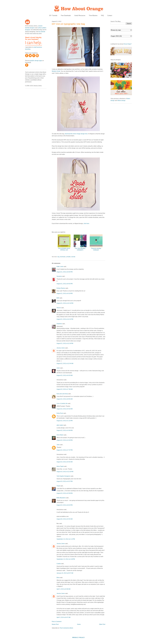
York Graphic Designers (63, 476)
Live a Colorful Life (62, 403)
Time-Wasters (93, 15)
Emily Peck (60, 413)
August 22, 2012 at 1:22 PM (65, 420)
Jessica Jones (61, 348)
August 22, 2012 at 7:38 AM (65, 389)
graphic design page (36, 60)
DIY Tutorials (53, 15)
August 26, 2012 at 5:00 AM (65, 519)
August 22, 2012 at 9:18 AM (65, 409)
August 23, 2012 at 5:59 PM (65, 493)
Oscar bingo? (128, 44)
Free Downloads (66, 15)
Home (79, 624)
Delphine (59, 323)
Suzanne (59, 276)
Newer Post (55, 624)
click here (86, 223)
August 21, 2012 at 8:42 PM (65, 283)
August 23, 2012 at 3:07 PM (65, 481)
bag (58, 256)
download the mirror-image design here (76, 133)
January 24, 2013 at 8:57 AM (65, 573)
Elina (58, 577)
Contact (109, 15)
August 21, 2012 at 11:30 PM (65, 343)
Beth (58, 298)
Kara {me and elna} (62, 393)
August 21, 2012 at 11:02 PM (65, 319)
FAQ (102, 15)
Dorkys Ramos (61, 288)
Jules (58, 444)
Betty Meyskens (61, 498)
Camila (59, 563)
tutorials (73, 256)
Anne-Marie (60, 435)
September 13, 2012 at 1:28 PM (66, 559)
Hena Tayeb (60, 466)
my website (42, 31)
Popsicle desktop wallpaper (96, 249)
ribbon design (121, 100)
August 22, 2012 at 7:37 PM (65, 450)
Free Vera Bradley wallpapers (80, 249)
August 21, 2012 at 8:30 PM (65, 272)
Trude (58, 486)
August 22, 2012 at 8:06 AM (65, 399)
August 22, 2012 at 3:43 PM (65, 440)
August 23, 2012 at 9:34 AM (65, 462)
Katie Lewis (60, 266)
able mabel (60, 425)
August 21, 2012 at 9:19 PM (65, 293)
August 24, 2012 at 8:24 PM (65, 505)
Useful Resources (79, 15)
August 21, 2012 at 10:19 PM (65, 303)
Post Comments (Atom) (66, 628)
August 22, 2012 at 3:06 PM (65, 430)
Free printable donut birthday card (64, 249)
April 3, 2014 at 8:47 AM (63, 617)
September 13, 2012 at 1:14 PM (66, 539)
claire (58, 368)
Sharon (59, 307)
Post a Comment (56, 621)
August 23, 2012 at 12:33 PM (65, 471)
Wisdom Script (56, 71)
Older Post (102, 624)
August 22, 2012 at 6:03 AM (65, 375)
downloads (63, 256)
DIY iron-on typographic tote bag (68, 24)
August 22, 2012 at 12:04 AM (65, 363)
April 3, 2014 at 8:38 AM (63, 589)
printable (68, 256)
